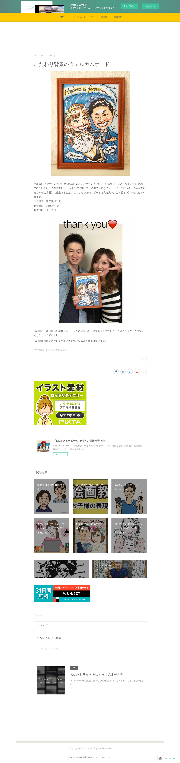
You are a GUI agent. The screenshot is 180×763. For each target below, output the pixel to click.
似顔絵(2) (63, 350)
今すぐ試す (129, 6)
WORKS (118, 16)
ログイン (150, 6)
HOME (61, 16)
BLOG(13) (54, 350)
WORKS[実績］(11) (41, 350)
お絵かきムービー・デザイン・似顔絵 (89, 16)
